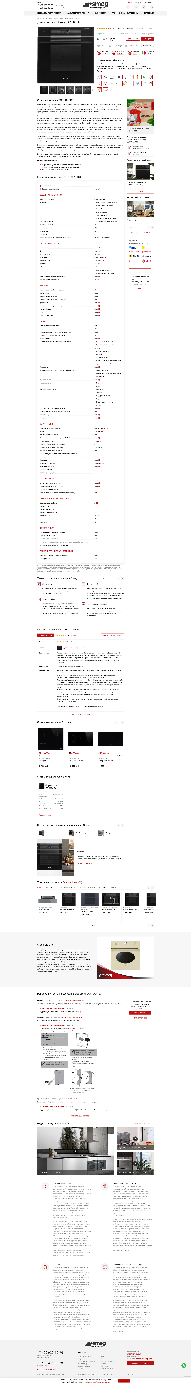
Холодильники (50, 888)
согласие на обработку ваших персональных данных (76, 1381)
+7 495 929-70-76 (45, 5)
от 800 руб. (105, 53)
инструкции (72, 1028)
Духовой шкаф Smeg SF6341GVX (72, 1017)
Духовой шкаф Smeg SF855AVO (73, 1000)
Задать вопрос (140, 1013)
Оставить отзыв (45, 635)
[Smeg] (96, 5)
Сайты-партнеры (107, 1368)
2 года (135, 53)
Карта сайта (130, 1374)
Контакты (104, 1366)
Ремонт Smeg (82, 1364)
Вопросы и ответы (107, 1361)
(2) (121, 756)
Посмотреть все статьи (140, 233)
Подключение (82, 1359)
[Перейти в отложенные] (128, 7)
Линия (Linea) (99, 248)
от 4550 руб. (121, 53)
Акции (130, 2)
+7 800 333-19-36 (45, 8)
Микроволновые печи (120, 888)
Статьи (80, 1368)
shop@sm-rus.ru (134, 1354)
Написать (140, 288)
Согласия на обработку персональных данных (96, 1382)
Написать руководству (140, 1363)
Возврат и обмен (84, 1366)
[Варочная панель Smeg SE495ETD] (110, 739)
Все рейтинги (140, 192)
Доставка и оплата (84, 1356)
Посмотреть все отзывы (112, 635)
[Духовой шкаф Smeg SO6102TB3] (153, 899)
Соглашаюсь (124, 1381)
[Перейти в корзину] (144, 7)
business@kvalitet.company (139, 1359)
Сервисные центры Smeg (86, 1361)
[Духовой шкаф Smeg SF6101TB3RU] (69, 899)
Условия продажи (106, 1374)
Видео (103, 1364)
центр (79, 1012)
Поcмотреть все (140, 1018)
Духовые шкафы (68, 888)
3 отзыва (111, 28)
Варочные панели (87, 888)
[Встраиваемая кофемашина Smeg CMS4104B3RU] (111, 899)
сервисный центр (104, 1110)
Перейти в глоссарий (85, 863)
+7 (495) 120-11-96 (140, 282)
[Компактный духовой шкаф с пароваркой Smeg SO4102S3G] (90, 899)
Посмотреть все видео (143, 1124)
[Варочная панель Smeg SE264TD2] (50, 739)
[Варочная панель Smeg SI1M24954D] (80, 739)
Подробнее (140, 267)
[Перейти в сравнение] (136, 7)
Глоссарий (104, 1359)
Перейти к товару (45, 815)
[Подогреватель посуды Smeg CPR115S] (47, 899)
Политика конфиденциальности (87, 1374)
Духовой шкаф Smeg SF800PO (69, 1099)
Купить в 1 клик (133, 39)
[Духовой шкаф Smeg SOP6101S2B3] (132, 899)
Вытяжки (103, 888)
